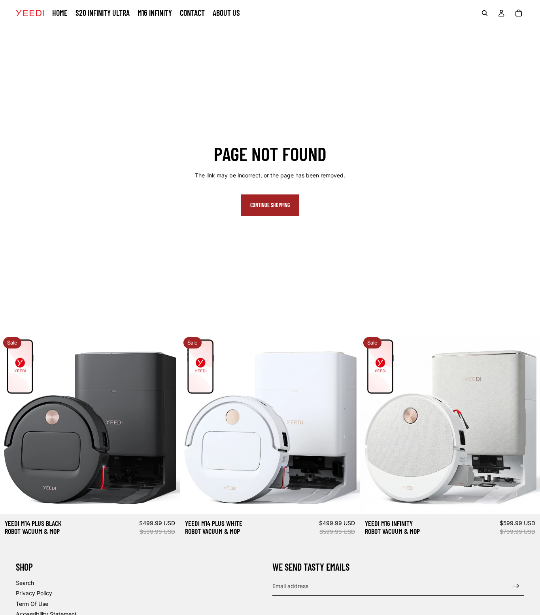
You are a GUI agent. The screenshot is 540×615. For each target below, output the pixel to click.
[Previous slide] (12, 423)
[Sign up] (516, 586)
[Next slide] (168, 423)
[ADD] (167, 502)
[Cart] (518, 13)
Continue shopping (270, 205)
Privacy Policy (34, 593)
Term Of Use (32, 603)
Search (25, 582)
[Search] (484, 13)
